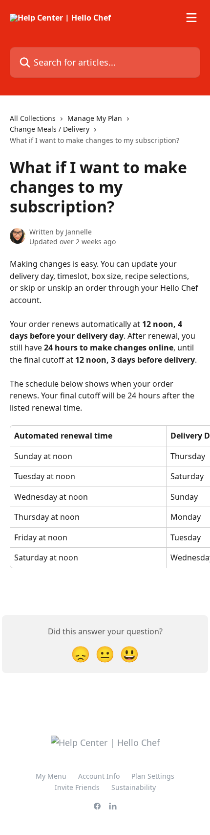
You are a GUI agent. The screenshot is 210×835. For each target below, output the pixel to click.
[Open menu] (191, 17)
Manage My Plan (94, 118)
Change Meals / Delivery (49, 129)
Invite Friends (77, 787)
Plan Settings (152, 776)
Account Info (99, 776)
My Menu (51, 776)
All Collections (33, 118)
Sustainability (133, 787)
